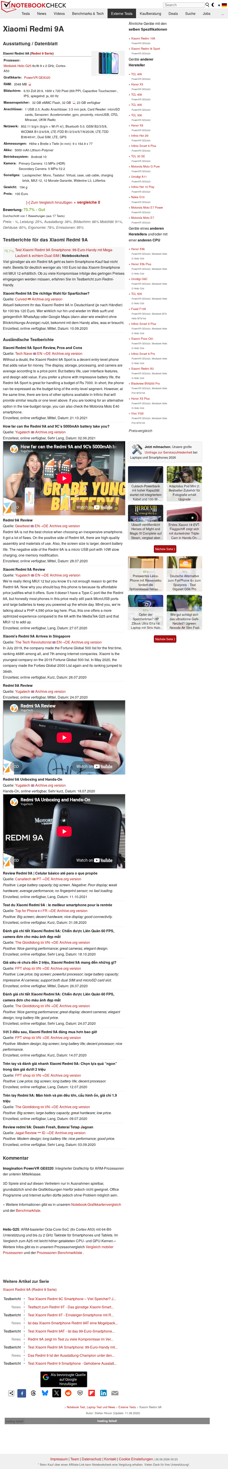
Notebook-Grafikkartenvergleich (96, 1204)
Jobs (206, 13)
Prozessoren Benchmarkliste (60, 1252)
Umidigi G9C (139, 279)
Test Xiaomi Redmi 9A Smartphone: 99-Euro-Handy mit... (73, 1347)
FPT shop (23, 968)
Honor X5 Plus (140, 398)
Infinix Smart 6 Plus (143, 146)
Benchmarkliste (28, 1210)
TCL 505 (136, 294)
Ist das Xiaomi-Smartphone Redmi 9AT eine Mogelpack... (73, 1322)
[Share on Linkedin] (103, 1393)
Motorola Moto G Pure (145, 166)
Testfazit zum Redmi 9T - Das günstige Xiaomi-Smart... (71, 1306)
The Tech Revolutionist (33, 642)
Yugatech (22, 431)
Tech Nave (23, 353)
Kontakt (110, 1458)
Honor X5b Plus (141, 264)
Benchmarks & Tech (88, 13)
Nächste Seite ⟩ (165, 549)
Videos (59, 13)
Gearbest (22, 525)
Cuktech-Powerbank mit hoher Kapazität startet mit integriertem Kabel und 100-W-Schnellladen (146, 493)
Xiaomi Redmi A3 (142, 368)
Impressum (59, 1458)
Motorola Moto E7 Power (147, 207)
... (222, 13)
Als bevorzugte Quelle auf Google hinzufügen (68, 1379)
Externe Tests (121, 13)
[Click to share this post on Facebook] (21, 1393)
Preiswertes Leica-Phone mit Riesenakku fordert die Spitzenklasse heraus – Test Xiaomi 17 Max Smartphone (145, 582)
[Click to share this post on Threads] (33, 1393)
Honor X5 (137, 84)
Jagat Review (26, 1132)
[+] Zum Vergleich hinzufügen (49, 202)
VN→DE (52, 942)
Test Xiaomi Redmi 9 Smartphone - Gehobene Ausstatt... (72, 1363)
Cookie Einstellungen (136, 1458)
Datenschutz (92, 1458)
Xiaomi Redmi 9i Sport (145, 48)
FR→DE (49, 910)
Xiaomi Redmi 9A (17, 1289)
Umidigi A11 (139, 176)
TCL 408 (136, 94)
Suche (190, 13)
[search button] (208, 5)
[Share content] (11, 1393)
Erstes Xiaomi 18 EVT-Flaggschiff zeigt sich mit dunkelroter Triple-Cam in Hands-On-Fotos (184, 531)
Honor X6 (137, 125)
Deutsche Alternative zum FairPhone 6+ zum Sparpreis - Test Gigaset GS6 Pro (184, 582)
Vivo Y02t (137, 413)
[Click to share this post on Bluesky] (45, 1393)
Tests (26, 13)
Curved (21, 299)
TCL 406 (136, 74)
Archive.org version (47, 299)
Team (74, 1458)
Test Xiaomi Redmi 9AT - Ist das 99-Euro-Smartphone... (71, 1331)
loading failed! (15, 1421)
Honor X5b (138, 249)
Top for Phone (26, 910)
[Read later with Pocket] (80, 1393)
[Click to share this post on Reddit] (68, 1393)
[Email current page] (115, 1393)
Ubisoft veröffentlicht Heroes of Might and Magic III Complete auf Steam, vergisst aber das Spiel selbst (146, 531)
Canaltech (23, 878)
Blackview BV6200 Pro (145, 383)
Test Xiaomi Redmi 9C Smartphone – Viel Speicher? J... (72, 1298)
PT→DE (43, 878)
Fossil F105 (138, 309)
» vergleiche (87, 202)
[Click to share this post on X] (56, 1393)
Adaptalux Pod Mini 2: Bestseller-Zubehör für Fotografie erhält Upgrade (184, 492)
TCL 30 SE (138, 156)
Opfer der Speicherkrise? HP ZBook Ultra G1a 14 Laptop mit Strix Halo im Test (145, 621)
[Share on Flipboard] (91, 1393)
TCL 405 (136, 105)
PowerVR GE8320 (37, 77)
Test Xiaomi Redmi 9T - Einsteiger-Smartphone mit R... (71, 1314)
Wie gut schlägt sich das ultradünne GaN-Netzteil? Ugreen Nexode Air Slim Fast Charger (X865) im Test (184, 621)
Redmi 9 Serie (42, 53)
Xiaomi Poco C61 (142, 338)
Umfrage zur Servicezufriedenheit (168, 452)
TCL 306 (136, 115)
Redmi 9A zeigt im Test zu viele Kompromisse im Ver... (70, 1339)
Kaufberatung (150, 13)
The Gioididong (27, 942)
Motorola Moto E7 (142, 217)
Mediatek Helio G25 (17, 65)
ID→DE (48, 1132)
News (41, 13)
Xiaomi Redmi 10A (143, 38)
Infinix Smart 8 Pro (143, 353)
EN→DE (44, 353)
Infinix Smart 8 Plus (143, 324)
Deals (173, 13)
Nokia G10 (138, 197)
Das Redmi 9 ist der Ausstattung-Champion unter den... (71, 1355)
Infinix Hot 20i (140, 135)
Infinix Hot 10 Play (142, 187)
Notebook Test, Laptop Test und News (91, 1407)
